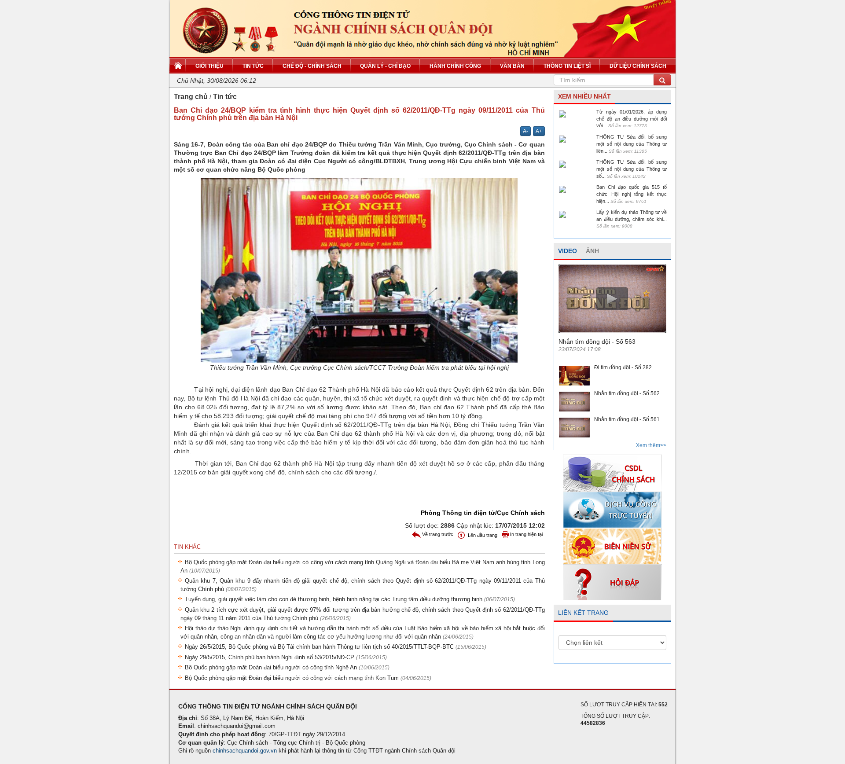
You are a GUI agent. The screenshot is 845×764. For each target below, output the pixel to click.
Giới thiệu (209, 66)
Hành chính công (455, 66)
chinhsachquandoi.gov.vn (245, 750)
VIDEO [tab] (567, 250)
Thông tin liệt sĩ (567, 66)
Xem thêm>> (651, 445)
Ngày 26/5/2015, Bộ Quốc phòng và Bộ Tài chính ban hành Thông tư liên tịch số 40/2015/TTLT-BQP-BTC (335, 646)
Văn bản (512, 66)
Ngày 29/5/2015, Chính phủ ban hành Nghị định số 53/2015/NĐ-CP (286, 657)
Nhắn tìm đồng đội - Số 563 (597, 341)
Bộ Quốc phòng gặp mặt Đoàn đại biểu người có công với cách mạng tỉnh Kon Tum (308, 678)
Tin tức (253, 66)
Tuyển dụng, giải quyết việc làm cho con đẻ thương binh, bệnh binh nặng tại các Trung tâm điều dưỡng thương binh (350, 599)
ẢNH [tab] (592, 250)
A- (525, 131)
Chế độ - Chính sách (312, 66)
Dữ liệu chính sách (638, 66)
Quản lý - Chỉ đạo (385, 66)
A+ (539, 131)
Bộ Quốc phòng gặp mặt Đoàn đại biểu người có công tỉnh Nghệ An (287, 667)
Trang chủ (191, 96)
